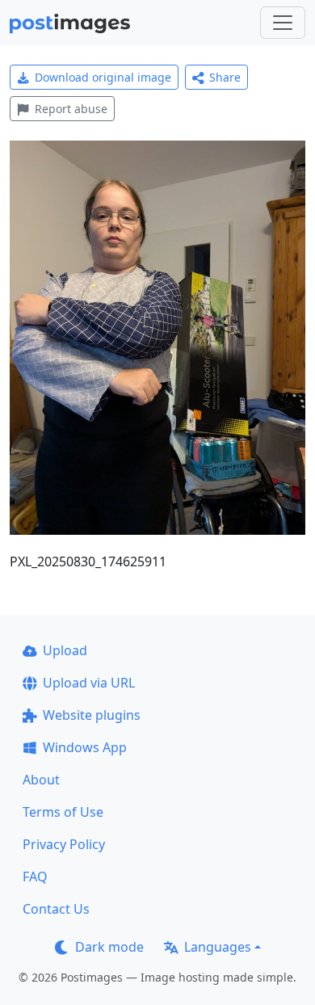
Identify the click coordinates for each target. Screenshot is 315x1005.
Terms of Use (63, 812)
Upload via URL (89, 683)
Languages (217, 947)
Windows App (85, 747)
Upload (65, 650)
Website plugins (92, 715)
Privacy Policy (64, 844)
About (41, 779)
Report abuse (71, 108)
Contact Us (56, 909)
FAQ (35, 876)
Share (225, 77)
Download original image (103, 77)
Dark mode (109, 947)
